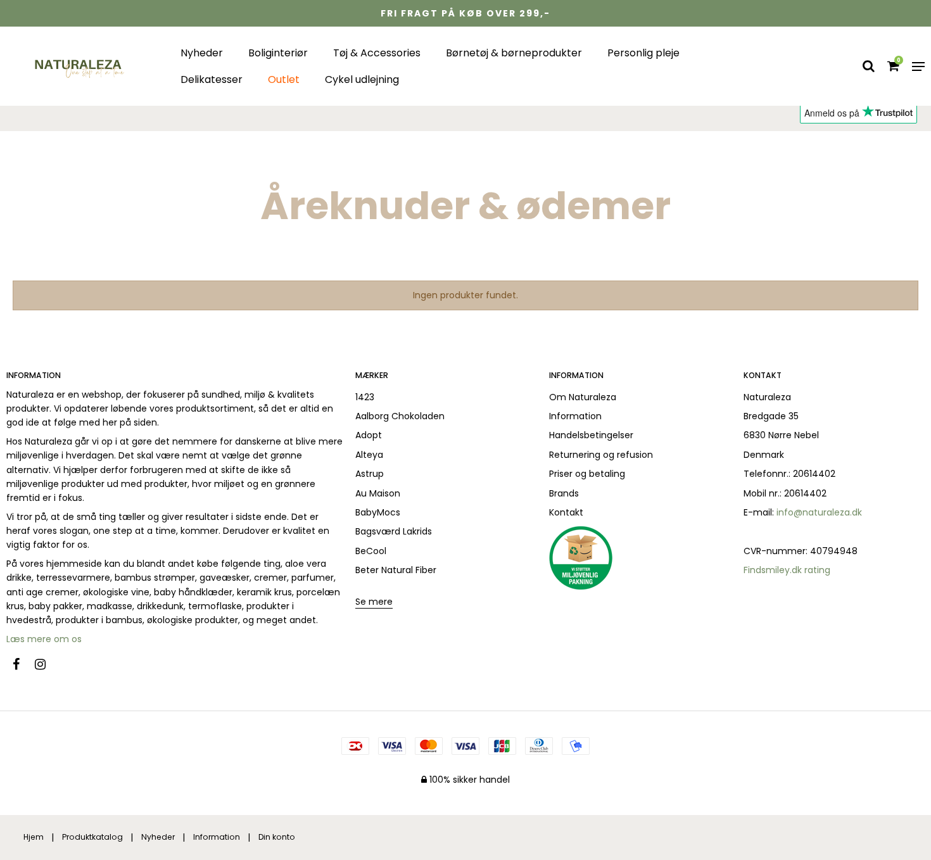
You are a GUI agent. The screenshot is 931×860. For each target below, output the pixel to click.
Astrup (369, 473)
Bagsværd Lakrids (393, 531)
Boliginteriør (278, 53)
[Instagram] (46, 664)
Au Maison (377, 493)
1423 (364, 397)
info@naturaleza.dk (819, 512)
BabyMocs (377, 512)
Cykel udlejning (362, 79)
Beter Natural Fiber (395, 570)
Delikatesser (211, 79)
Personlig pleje (643, 53)
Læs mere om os (45, 639)
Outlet (284, 79)
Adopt (368, 435)
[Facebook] (22, 664)
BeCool (370, 551)
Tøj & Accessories (377, 53)
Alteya (369, 454)
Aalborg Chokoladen (400, 416)
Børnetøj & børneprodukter (514, 53)
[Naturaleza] (77, 66)
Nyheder (201, 53)
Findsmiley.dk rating (787, 570)
